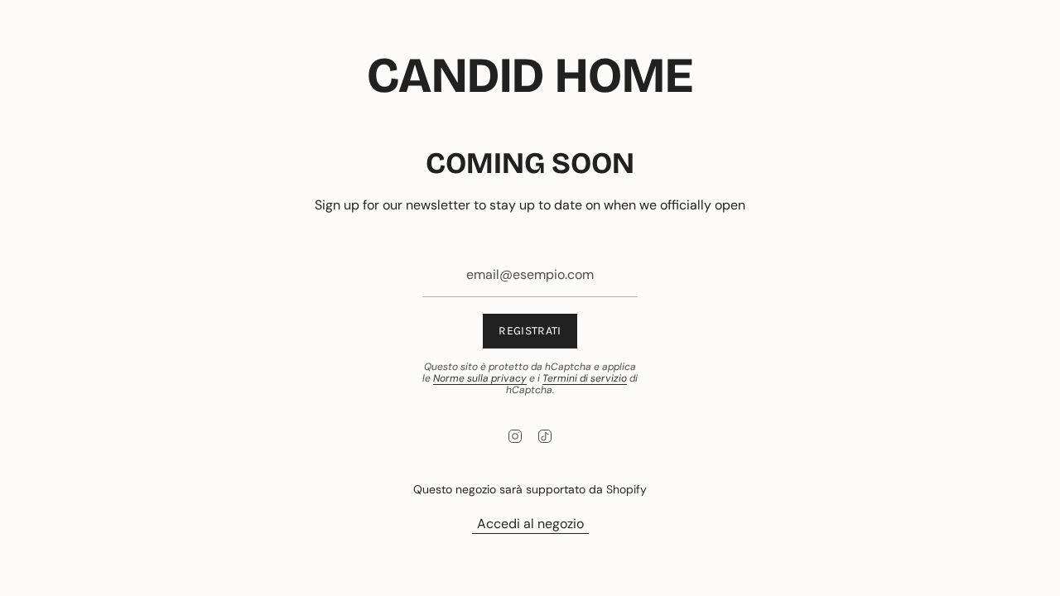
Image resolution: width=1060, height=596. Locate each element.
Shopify (626, 489)
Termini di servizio (584, 378)
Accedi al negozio (530, 523)
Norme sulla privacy (480, 378)
